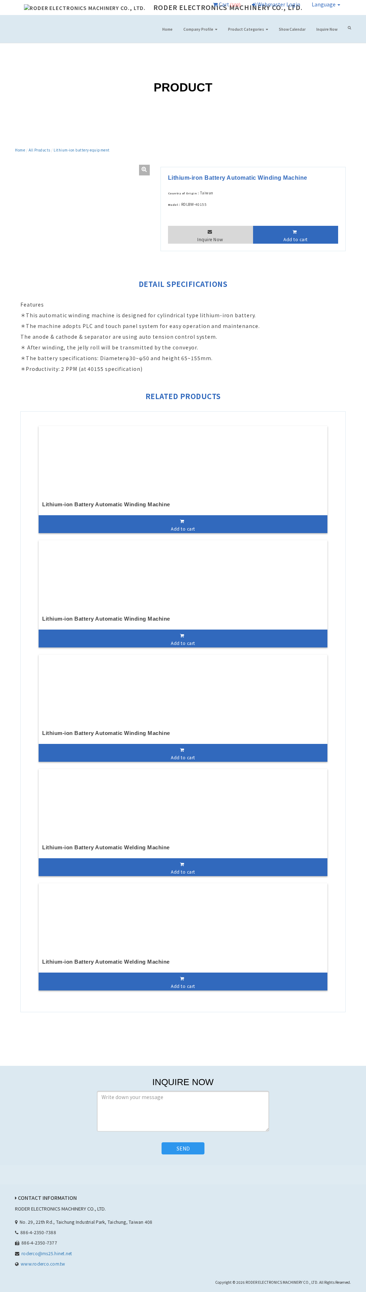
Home (167, 29)
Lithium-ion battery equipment (82, 150)
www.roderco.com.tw (43, 1264)
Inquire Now (326, 29)
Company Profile (198, 29)
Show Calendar (292, 29)
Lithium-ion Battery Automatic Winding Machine (106, 504)
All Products (39, 150)
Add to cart (295, 239)
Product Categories (246, 29)
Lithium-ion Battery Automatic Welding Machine (106, 847)
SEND (183, 1148)
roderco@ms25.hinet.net (46, 1253)
